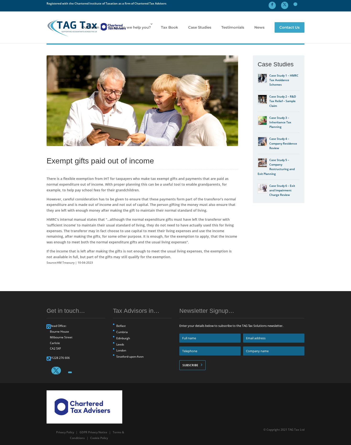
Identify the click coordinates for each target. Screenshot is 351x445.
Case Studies (199, 27)
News (259, 27)
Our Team (90, 27)
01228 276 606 (60, 358)
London (121, 350)
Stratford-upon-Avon (130, 357)
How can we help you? (130, 27)
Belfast (121, 326)
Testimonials (232, 27)
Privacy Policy (65, 432)
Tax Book (169, 27)
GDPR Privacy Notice (93, 432)
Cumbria (122, 332)
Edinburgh (123, 338)
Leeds (120, 344)
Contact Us (289, 27)
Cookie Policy (99, 438)
